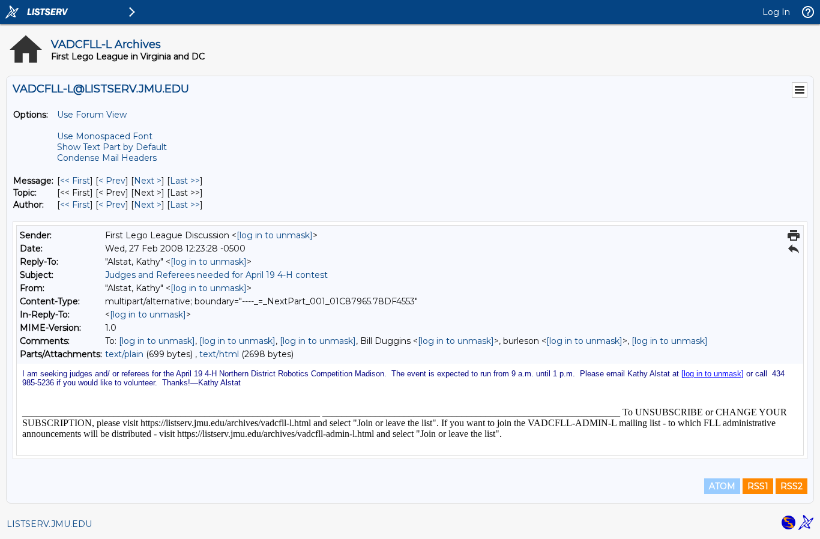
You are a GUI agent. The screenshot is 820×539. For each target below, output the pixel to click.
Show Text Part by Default (112, 147)
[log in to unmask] (275, 235)
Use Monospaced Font (104, 136)
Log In (776, 12)
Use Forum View (92, 114)
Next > (147, 180)
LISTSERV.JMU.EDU (49, 524)
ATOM (722, 486)
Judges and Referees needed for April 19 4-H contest (216, 275)
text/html (219, 354)
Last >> (185, 180)
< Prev (111, 180)
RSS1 (757, 486)
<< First (75, 180)
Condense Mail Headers (107, 157)
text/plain (124, 354)
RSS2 (791, 486)
